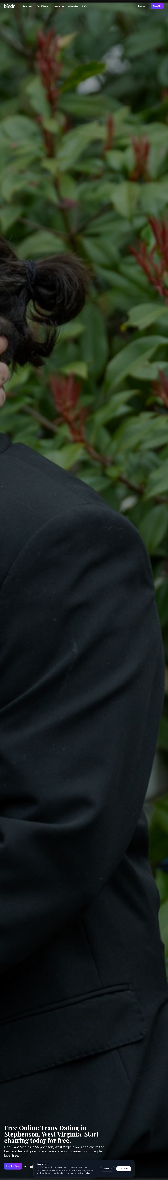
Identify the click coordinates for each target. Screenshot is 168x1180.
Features (27, 6)
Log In (141, 6)
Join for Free (13, 1166)
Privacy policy (84, 1173)
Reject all (107, 1168)
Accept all (123, 1168)
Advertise (73, 6)
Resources (58, 6)
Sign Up (157, 6)
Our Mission (42, 6)
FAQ (84, 6)
